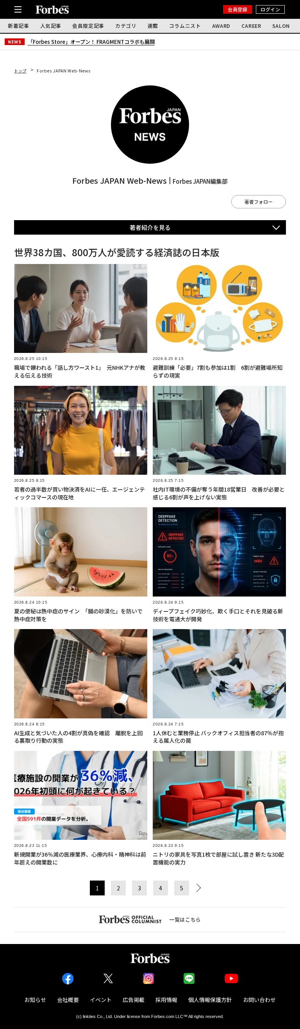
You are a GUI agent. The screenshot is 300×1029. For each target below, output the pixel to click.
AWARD (221, 25)
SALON (281, 25)
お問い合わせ (259, 1000)
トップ (20, 71)
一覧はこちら (185, 919)
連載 (153, 25)
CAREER (251, 25)
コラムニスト (185, 25)
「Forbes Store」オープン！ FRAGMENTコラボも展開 (91, 41)
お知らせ (35, 1000)
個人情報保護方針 (210, 1000)
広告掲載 (134, 1000)
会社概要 (68, 1000)
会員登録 (237, 9)
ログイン (270, 9)
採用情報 (166, 1000)
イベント (101, 1000)
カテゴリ (126, 25)
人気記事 (51, 25)
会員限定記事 (88, 25)
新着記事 (18, 25)
